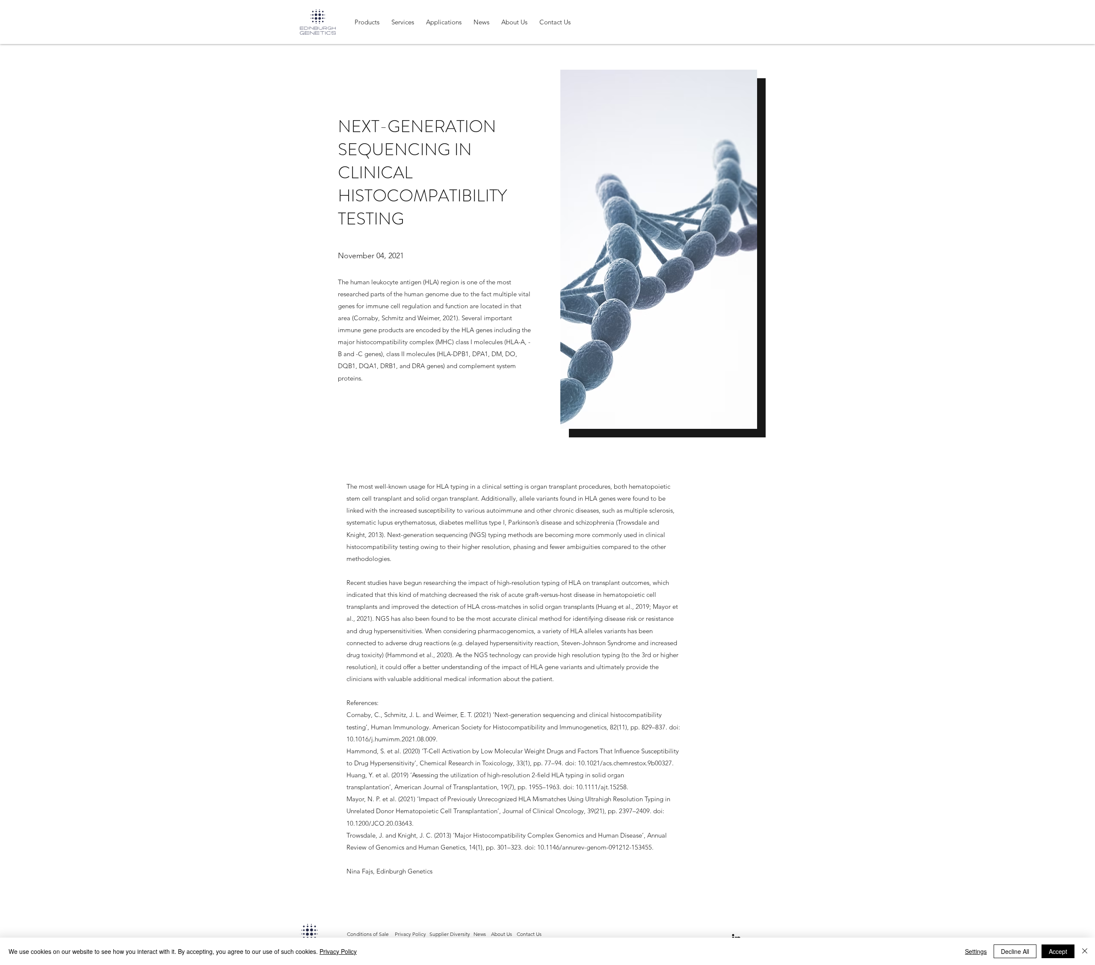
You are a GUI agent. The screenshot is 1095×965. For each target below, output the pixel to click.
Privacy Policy (338, 951)
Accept (1058, 951)
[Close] (1085, 951)
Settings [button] (976, 951)
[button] (367, 22)
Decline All (1015, 951)
